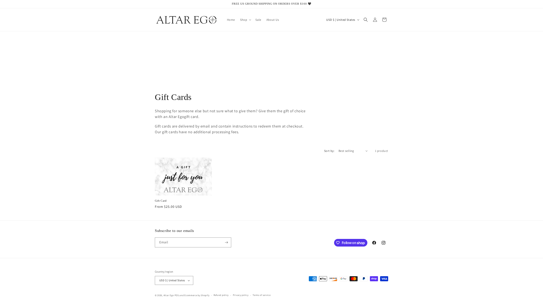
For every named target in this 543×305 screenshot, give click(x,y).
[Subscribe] (226, 242)
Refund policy (221, 295)
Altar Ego (169, 295)
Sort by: (329, 151)
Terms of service (261, 295)
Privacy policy (241, 295)
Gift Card (161, 200)
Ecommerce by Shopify (196, 295)
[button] (245, 19)
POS (177, 295)
